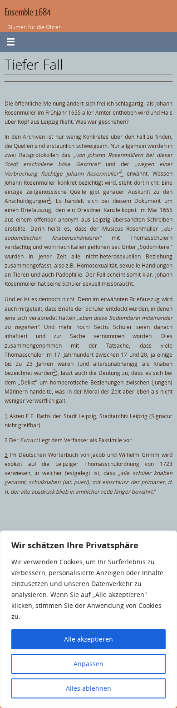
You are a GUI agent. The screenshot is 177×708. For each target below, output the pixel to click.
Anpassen (88, 663)
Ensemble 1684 (28, 12)
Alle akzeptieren (88, 639)
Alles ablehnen (88, 688)
